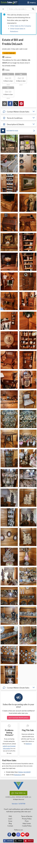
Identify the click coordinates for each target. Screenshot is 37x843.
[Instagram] (18, 835)
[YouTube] (23, 835)
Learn (10, 819)
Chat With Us (20, 793)
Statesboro (18, 775)
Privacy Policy (26, 819)
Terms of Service (26, 816)
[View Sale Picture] (9, 144)
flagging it (29, 743)
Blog (10, 823)
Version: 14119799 (18, 804)
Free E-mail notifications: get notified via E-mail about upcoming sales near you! (18, 810)
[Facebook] (9, 835)
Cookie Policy (26, 826)
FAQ (10, 816)
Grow (10, 821)
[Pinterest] (27, 835)
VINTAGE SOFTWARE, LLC (23, 797)
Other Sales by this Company (20, 26)
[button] (18, 111)
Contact (10, 826)
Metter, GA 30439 (24, 772)
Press (27, 821)
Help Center (27, 823)
